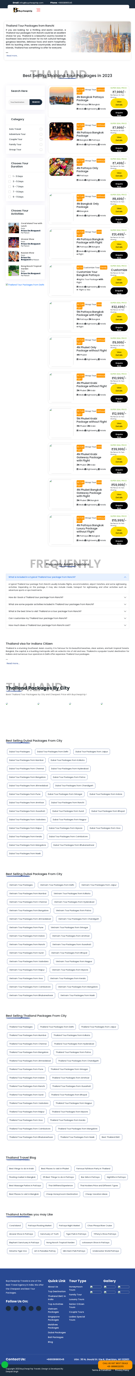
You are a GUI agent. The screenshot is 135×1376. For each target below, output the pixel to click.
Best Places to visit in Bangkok (24, 1194)
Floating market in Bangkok (22, 1177)
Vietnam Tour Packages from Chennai (28, 901)
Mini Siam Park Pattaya (74, 1251)
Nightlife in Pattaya (116, 1177)
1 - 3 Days (18, 176)
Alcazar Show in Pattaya (21, 1234)
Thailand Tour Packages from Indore (27, 1077)
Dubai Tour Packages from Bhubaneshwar (73, 845)
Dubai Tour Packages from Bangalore (27, 777)
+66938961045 (55, 1359)
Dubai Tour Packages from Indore (106, 794)
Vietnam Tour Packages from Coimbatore (30, 986)
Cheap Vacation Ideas (96, 1194)
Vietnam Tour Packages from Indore (27, 935)
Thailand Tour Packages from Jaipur (98, 1026)
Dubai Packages (57, 1332)
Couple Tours (76, 1311)
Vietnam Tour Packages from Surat (26, 952)
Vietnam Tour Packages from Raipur (27, 969)
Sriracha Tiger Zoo (18, 1251)
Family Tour (15, 144)
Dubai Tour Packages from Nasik (25, 853)
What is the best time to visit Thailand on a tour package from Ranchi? (45, 611)
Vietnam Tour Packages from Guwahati (71, 944)
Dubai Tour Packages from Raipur (25, 828)
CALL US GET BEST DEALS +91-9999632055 (115, 1365)
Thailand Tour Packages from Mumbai (27, 1035)
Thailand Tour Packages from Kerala (67, 1120)
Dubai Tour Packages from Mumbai (26, 760)
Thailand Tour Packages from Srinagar (69, 1069)
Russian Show (27, 253)
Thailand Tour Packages (21, 1026)
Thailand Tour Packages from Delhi (57, 1026)
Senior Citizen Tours (76, 1306)
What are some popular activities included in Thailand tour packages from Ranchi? (51, 604)
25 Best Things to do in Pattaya (58, 1177)
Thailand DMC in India (57, 1298)
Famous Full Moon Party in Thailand (93, 1168)
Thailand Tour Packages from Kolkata (72, 1035)
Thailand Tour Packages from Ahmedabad (30, 1060)
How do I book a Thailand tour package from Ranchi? (36, 597)
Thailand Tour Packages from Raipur (26, 1111)
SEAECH (36, 102)
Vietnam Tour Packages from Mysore (70, 969)
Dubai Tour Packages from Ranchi (67, 802)
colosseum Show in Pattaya (95, 1242)
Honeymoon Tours (76, 1288)
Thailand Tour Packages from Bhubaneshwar (31, 1137)
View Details (119, 139)
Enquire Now (119, 113)
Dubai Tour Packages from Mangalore (27, 845)
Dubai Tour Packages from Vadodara (27, 819)
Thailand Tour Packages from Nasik (77, 1137)
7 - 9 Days (18, 191)
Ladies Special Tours (77, 1318)
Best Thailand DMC (111, 1137)
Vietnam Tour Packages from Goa (26, 978)
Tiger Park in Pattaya (76, 1234)
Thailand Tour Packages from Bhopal (69, 1094)
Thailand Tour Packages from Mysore (70, 1111)
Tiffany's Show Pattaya (105, 1234)
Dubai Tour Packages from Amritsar (26, 802)
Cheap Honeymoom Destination (62, 1194)
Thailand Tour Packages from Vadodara (28, 1103)
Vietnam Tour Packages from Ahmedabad (30, 918)
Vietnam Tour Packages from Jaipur (99, 885)
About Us (53, 1286)
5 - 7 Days (18, 186)
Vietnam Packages (53, 1310)
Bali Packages (55, 1337)
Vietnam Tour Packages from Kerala (68, 978)
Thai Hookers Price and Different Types (99, 1185)
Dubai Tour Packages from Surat (68, 811)
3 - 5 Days (18, 181)
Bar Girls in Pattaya (90, 1177)
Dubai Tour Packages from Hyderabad (69, 768)
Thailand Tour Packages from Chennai (28, 1043)
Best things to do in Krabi (21, 1168)
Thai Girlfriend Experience (60, 1185)
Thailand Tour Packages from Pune (26, 1069)
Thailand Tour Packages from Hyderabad (74, 1043)
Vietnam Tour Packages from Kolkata (72, 893)
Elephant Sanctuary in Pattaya (24, 1242)
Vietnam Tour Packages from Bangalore (29, 910)
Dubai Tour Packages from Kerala (25, 836)
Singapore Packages (53, 1318)
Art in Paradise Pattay (45, 1251)
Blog (50, 1341)
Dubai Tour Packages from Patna (69, 777)
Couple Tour (15, 139)
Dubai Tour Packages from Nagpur (69, 819)
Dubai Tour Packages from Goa (105, 828)
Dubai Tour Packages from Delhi (52, 751)
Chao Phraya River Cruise (99, 1225)
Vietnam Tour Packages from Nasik (77, 995)
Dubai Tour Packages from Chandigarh (74, 785)
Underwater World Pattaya (106, 1251)
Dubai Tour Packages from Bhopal (108, 811)
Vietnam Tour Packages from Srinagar (69, 927)
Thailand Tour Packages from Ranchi (27, 1086)
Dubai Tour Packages (19, 751)
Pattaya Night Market (69, 1225)
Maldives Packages (53, 1326)
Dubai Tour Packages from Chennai (26, 768)
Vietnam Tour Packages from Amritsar (71, 935)
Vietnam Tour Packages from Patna (73, 910)
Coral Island (15, 1225)
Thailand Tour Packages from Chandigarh (78, 1060)
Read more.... (13, 663)
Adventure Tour (17, 134)
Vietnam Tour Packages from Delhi (57, 885)
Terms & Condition (101, 1370)
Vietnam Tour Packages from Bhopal (69, 952)
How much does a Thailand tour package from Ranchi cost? (39, 625)
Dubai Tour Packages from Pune (24, 794)
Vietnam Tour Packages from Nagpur (74, 961)
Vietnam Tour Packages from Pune (26, 927)
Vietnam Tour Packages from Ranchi (27, 944)
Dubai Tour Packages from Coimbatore (68, 836)
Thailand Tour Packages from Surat (26, 1094)
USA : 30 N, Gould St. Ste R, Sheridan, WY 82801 (101, 1359)
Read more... (12, 55)
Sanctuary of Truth (49, 1234)
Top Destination (57, 1291)
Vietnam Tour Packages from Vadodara (28, 961)
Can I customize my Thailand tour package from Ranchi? (38, 618)
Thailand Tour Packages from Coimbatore (29, 1128)
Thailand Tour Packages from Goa (26, 1120)
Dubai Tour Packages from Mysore (65, 828)
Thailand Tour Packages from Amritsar (70, 1077)
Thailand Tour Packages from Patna (73, 1052)
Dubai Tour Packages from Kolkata (68, 760)
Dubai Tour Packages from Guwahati (27, 811)
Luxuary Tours (76, 1299)
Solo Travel (15, 129)
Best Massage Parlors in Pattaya (25, 1185)
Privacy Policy (122, 1370)
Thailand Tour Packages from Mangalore (77, 1128)
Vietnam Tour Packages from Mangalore (78, 986)
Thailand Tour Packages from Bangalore (28, 1052)
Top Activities (55, 1304)
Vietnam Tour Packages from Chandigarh (78, 918)
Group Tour (15, 149)
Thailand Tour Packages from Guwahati (71, 1086)
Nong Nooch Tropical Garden (60, 1242)
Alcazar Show (27, 239)
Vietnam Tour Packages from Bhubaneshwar (31, 995)
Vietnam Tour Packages (21, 885)
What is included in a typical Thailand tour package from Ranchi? (42, 577)
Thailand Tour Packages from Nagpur (74, 1103)
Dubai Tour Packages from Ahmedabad (28, 785)
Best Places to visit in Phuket (55, 1168)
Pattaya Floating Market (40, 1225)
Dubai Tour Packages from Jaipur (92, 751)
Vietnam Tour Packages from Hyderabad (74, 901)
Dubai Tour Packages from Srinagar (65, 794)
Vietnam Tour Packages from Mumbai (27, 893)
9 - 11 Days (18, 196)
